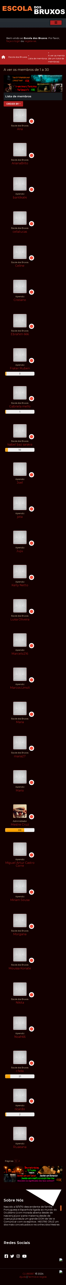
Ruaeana (19, 1147)
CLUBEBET (29, 1273)
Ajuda (22, 1276)
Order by (12, 103)
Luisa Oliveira (19, 619)
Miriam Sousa (20, 900)
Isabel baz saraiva (19, 444)
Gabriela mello (20, 406)
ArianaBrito (20, 163)
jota (20, 517)
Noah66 (19, 1037)
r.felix (20, 1071)
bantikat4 (20, 197)
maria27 (20, 756)
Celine (19, 265)
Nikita (20, 1002)
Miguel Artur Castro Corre (19, 864)
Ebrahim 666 (20, 334)
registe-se (30, 41)
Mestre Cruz (20, 824)
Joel (20, 482)
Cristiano (20, 300)
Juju (19, 551)
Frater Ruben (20, 368)
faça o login (13, 41)
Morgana (19, 934)
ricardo (20, 1109)
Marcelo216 (20, 653)
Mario (20, 790)
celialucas (20, 231)
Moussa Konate (20, 968)
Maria (20, 722)
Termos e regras (37, 1276)
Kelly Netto (20, 585)
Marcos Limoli (20, 687)
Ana (20, 129)
